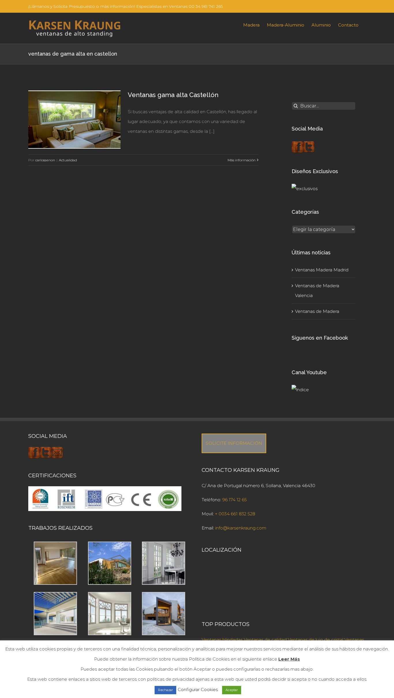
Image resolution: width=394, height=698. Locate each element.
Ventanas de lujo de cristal (315, 639)
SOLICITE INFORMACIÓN (234, 443)
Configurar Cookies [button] (198, 689)
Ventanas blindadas (222, 639)
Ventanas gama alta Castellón (173, 95)
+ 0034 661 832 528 (235, 514)
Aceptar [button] (232, 690)
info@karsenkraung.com (240, 528)
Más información (242, 160)
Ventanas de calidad (265, 639)
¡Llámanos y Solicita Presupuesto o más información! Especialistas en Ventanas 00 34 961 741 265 (125, 6)
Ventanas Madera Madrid (321, 270)
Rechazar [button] (165, 690)
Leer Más (289, 659)
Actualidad (68, 160)
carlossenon (45, 160)
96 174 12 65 (234, 499)
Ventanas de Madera (317, 311)
